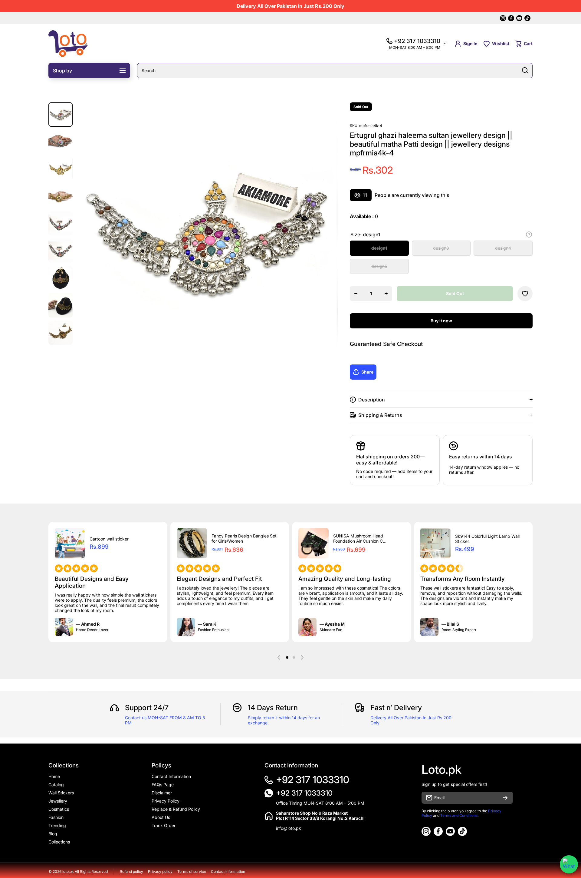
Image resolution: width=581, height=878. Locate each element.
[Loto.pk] (68, 43)
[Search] (525, 70)
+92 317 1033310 (312, 780)
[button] (524, 44)
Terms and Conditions (459, 815)
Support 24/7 (147, 707)
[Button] (529, 234)
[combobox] (335, 70)
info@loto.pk (288, 828)
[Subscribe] (505, 798)
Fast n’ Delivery (396, 707)
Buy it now (441, 320)
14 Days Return (273, 707)
